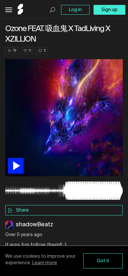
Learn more (44, 263)
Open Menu (8, 10)
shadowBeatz (34, 224)
